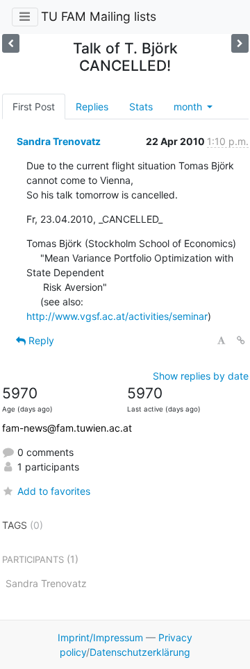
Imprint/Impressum (100, 637)
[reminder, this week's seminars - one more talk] (240, 43)
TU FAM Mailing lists (98, 16)
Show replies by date (201, 376)
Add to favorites (53, 491)
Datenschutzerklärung (140, 652)
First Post (33, 106)
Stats (141, 106)
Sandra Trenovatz (59, 141)
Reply (40, 340)
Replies (92, 106)
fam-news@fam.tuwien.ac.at (67, 428)
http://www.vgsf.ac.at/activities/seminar (117, 316)
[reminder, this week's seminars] (10, 43)
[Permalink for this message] (241, 340)
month (189, 106)
